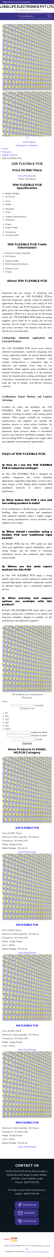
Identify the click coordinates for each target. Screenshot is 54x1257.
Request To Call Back (27, 145)
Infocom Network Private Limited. (37, 1251)
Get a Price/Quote (27, 176)
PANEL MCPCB (9, 155)
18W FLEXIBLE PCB (27, 1122)
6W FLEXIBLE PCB (27, 924)
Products (6, 152)
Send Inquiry (28, 142)
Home (5, 148)
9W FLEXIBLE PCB (27, 1025)
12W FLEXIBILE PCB (27, 827)
